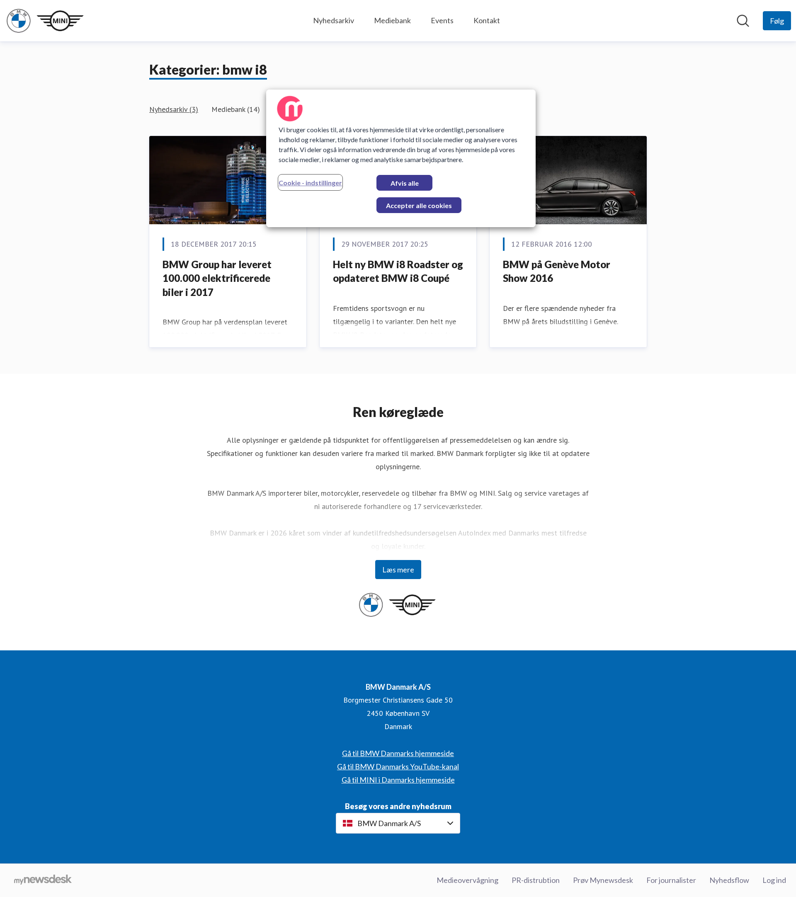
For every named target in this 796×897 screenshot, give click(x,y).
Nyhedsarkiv (333, 20)
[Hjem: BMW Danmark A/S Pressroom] (46, 20)
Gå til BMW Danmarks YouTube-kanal (398, 766)
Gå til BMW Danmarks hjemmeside (398, 753)
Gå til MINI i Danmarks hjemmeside (398, 779)
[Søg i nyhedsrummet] (743, 20)
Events (442, 20)
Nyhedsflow (729, 880)
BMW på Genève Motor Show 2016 (556, 271)
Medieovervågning (467, 880)
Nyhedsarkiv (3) (173, 109)
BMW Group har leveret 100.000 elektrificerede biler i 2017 (217, 278)
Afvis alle (405, 183)
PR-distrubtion (536, 880)
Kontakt (486, 20)
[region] (401, 158)
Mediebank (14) (235, 109)
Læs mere (398, 569)
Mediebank (392, 20)
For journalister (671, 880)
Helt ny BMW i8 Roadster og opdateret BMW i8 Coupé (398, 271)
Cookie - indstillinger (310, 183)
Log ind (774, 880)
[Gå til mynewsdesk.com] (43, 880)
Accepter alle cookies (419, 205)
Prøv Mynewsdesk (603, 880)
